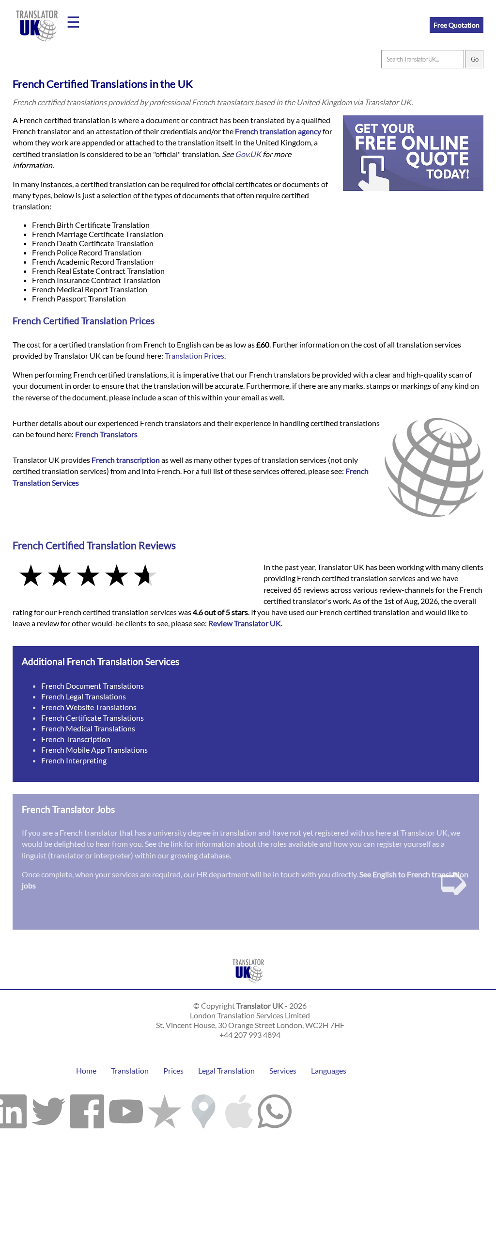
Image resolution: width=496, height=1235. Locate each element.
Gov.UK (248, 153)
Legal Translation (226, 1070)
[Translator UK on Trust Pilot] (164, 1109)
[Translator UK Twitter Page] (48, 1109)
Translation (130, 1070)
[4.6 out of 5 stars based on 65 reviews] (131, 576)
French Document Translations (92, 685)
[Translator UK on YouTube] (126, 1109)
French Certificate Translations (92, 717)
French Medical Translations (88, 728)
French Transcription (75, 739)
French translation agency (278, 131)
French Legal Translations (83, 696)
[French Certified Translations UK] (248, 984)
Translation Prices (194, 355)
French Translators (106, 434)
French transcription (126, 459)
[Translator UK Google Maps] (203, 1109)
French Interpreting (74, 760)
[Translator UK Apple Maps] (239, 1109)
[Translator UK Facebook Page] (87, 1109)
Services (282, 1070)
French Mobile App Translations (94, 749)
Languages (328, 1070)
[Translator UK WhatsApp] (274, 1109)
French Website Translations (89, 707)
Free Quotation (457, 25)
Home (86, 1070)
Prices (173, 1070)
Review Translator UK (244, 623)
